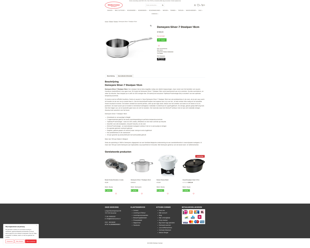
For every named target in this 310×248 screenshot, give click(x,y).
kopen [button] (109, 190)
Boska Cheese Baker (163, 180)
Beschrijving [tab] (111, 76)
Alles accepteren (30, 241)
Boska (111, 187)
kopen (163, 40)
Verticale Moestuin (165, 230)
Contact (135, 210)
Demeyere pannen (165, 225)
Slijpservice (137, 223)
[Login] (195, 5)
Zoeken (163, 5)
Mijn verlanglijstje (164, 218)
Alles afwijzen (19, 241)
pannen (161, 53)
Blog (160, 215)
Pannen (165, 51)
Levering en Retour (139, 213)
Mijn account (163, 213)
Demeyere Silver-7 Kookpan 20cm (141, 180)
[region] (21, 234)
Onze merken (163, 220)
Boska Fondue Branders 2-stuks (114, 180)
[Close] (37, 225)
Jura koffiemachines (165, 227)
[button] (150, 25)
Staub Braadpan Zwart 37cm (191, 180)
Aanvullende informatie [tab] (125, 76)
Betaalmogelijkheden (140, 218)
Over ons (162, 210)
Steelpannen (170, 51)
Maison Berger (163, 232)
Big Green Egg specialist (167, 223)
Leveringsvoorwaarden (140, 215)
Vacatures (136, 225)
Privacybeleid (137, 220)
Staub (188, 187)
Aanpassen (10, 241)
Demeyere (162, 56)
